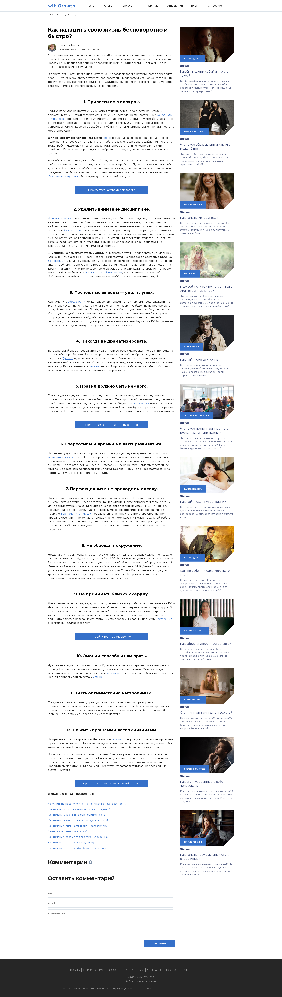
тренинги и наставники (196, 416)
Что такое (155, 970)
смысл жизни (191, 347)
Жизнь (70, 15)
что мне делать (192, 59)
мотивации (141, 403)
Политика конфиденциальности (117, 988)
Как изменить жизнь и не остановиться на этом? (78, 814)
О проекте (147, 988)
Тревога (68, 358)
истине (98, 677)
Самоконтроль (74, 230)
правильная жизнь (194, 132)
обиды (116, 739)
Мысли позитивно (61, 218)
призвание (190, 274)
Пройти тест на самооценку (112, 636)
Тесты (184, 970)
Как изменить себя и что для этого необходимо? (78, 837)
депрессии (56, 260)
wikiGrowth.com (56, 15)
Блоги (171, 970)
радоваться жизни (61, 457)
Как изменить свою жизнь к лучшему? (72, 842)
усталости (113, 673)
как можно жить (193, 489)
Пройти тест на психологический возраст (111, 783)
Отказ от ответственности (77, 988)
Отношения (134, 970)
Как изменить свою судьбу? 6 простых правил (77, 848)
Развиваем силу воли (63, 176)
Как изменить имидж (76, 513)
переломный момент (89, 15)
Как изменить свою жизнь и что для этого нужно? (79, 809)
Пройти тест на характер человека (111, 189)
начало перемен (193, 205)
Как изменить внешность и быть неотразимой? (77, 825)
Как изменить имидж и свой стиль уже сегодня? (78, 820)
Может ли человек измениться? (68, 831)
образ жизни (76, 301)
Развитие (114, 970)
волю (107, 137)
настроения (164, 619)
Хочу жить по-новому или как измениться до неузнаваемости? (87, 803)
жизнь (94, 366)
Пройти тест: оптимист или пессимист (111, 424)
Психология (93, 970)
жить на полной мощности (104, 272)
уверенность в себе (194, 631)
